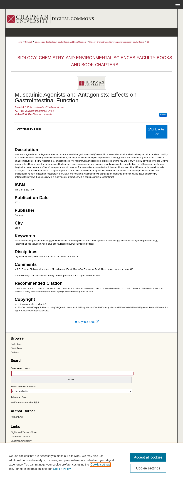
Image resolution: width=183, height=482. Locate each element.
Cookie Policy (62, 468)
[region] (91, 462)
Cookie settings (100, 464)
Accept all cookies (148, 457)
